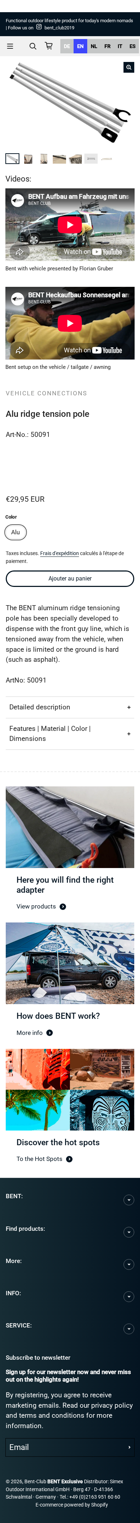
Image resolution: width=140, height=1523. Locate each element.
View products (36, 906)
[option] (67, 46)
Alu (15, 532)
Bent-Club (35, 1482)
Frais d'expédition (59, 553)
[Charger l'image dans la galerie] (13, 158)
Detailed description (39, 707)
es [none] (132, 46)
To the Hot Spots (39, 1158)
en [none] (80, 46)
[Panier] (49, 46)
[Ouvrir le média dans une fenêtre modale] (128, 67)
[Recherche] (33, 46)
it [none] (120, 46)
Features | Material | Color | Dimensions (50, 733)
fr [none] (107, 46)
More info (30, 1032)
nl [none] (94, 46)
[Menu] (10, 46)
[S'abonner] (130, 1447)
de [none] (67, 46)
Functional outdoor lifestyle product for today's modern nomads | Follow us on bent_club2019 (69, 24)
